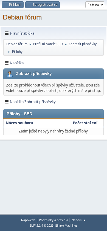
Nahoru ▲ (79, 220)
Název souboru (20, 122)
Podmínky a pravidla (53, 220)
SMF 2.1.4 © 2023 (41, 225)
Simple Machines (66, 225)
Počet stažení (85, 122)
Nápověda (28, 220)
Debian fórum (22, 17)
